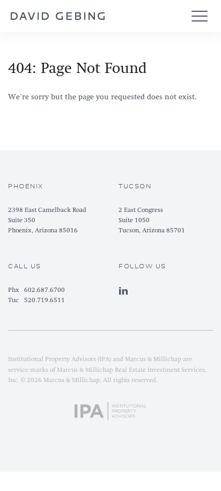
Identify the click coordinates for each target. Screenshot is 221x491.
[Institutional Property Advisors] (111, 408)
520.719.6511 (44, 300)
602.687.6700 (44, 290)
